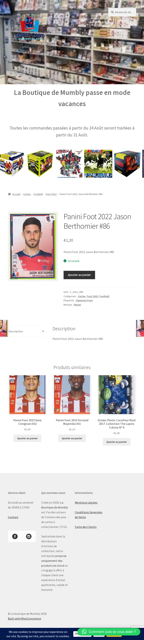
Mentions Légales (86, 502)
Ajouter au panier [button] (27, 438)
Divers (12, 77)
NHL (81, 62)
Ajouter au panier (79, 275)
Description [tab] (15, 331)
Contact (13, 517)
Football (13, 62)
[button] (53, 217)
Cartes (27, 194)
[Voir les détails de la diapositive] (30, 164)
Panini (77, 304)
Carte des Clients (86, 527)
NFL (69, 62)
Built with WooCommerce (24, 618)
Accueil (16, 194)
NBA (53, 62)
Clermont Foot (84, 300)
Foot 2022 (51, 194)
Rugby (35, 62)
